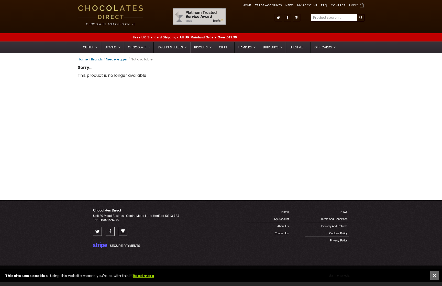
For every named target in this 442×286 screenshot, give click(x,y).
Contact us (282, 233)
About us (283, 226)
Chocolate (137, 47)
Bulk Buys (271, 47)
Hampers (245, 47)
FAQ (324, 5)
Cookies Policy (338, 233)
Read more (143, 275)
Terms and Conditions (334, 218)
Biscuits (201, 47)
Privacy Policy (339, 240)
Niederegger (117, 59)
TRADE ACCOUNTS (268, 5)
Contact (338, 5)
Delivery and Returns (334, 226)
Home (247, 5)
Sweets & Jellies (171, 47)
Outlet (88, 47)
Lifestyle (297, 47)
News (289, 5)
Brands (111, 47)
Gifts (223, 47)
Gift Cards (323, 47)
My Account (307, 5)
